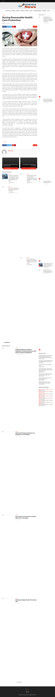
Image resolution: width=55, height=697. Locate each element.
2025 (40, 391)
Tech (48, 10)
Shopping (44, 10)
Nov (42, 392)
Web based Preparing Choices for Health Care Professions (25, 433)
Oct (41, 392)
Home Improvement (37, 10)
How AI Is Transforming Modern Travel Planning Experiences (45, 378)
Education (22, 10)
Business (13, 10)
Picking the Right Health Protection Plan (26, 600)
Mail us (27, 691)
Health (31, 10)
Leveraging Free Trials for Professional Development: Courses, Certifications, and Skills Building (32, 178)
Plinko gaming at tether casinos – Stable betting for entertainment (45, 383)
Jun (49, 389)
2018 (40, 404)
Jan (42, 389)
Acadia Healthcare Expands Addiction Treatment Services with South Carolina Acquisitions (25, 351)
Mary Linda (8, 23)
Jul (50, 389)
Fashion (27, 10)
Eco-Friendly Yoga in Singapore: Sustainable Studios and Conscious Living (32, 261)
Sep (39, 392)
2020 (40, 402)
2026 (40, 389)
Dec (44, 392)
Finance (17, 10)
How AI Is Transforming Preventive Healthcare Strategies (13, 189)
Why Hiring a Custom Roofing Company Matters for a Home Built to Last (47, 271)
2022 (40, 398)
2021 (40, 400)
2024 (40, 393)
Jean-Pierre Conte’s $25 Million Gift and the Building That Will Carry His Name (48, 100)
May (47, 391)
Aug (52, 389)
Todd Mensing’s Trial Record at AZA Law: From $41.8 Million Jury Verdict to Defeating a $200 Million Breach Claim (48, 19)
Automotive (8, 10)
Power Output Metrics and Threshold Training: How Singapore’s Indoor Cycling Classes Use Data (13, 178)
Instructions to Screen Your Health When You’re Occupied (25, 517)
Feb (43, 389)
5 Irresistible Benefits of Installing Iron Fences (47, 182)
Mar (44, 389)
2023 (40, 395)
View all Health (19, 682)
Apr (46, 389)
